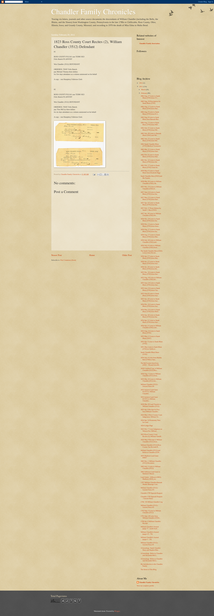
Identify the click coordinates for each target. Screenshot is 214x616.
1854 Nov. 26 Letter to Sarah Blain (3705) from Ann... (150, 305)
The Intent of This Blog (148, 569)
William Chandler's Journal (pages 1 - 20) (150, 538)
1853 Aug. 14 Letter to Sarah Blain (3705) (150, 332)
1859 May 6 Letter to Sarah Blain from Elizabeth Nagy (150, 172)
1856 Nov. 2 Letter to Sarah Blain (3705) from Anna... (150, 225)
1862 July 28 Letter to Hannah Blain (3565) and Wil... (151, 134)
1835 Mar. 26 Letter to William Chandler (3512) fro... (151, 380)
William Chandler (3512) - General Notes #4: (149, 385)
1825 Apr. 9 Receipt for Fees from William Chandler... (150, 410)
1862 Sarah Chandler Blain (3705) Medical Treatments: (151, 145)
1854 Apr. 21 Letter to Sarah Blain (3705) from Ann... (150, 321)
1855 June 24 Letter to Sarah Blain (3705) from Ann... (150, 284)
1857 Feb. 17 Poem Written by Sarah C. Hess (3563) (151, 209)
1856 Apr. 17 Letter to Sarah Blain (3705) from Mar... (150, 257)
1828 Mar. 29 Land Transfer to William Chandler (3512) (151, 405)
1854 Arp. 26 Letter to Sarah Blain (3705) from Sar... (150, 316)
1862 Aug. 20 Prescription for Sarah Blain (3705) (150, 102)
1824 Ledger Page (147, 425)
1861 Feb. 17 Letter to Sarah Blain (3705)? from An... (150, 166)
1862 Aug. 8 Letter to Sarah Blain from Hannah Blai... (150, 118)
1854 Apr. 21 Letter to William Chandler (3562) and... (151, 326)
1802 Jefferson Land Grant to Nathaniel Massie (150, 473)
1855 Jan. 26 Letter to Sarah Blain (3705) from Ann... (150, 300)
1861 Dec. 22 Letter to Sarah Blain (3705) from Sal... (150, 161)
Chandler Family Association (149, 43)
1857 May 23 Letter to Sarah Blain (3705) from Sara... (150, 198)
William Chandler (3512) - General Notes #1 (149, 543)
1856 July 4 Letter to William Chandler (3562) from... (150, 246)
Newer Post (56, 255)
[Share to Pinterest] (108, 174)
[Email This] (98, 174)
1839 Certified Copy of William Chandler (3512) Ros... (151, 369)
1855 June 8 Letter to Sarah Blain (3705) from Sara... (150, 294)
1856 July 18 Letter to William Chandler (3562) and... (151, 241)
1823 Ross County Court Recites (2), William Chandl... (151, 435)
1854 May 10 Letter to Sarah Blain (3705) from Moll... (150, 310)
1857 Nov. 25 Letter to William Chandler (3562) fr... (151, 188)
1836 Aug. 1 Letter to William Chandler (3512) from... (151, 375)
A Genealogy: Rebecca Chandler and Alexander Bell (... (151, 554)
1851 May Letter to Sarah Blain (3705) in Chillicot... (151, 348)
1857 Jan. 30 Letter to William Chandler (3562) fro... (151, 214)
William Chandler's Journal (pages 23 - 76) (150, 533)
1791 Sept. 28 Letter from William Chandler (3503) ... (151, 517)
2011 (141, 87)
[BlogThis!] (100, 174)
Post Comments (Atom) (68, 260)
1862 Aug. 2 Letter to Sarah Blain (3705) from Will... (150, 123)
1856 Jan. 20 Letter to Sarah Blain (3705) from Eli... (150, 268)
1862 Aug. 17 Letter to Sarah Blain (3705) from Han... (150, 107)
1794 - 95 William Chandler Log (151, 502)
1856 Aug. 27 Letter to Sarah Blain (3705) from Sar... (150, 230)
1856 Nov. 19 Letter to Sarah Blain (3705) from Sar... (150, 220)
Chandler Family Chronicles (93, 11)
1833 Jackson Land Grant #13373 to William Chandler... (149, 392)
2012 (141, 83)
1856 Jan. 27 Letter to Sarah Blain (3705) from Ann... (150, 262)
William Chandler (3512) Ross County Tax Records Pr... (151, 446)
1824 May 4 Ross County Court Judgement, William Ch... (151, 416)
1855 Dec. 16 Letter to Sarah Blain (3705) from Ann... (150, 273)
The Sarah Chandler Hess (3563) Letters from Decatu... (151, 252)
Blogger (117, 611)
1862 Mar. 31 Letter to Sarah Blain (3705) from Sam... (150, 150)
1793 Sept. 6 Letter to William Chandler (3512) (151, 511)
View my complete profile (145, 586)
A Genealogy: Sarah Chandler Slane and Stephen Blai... (150, 549)
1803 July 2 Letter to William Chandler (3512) (150, 467)
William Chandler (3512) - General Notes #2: (149, 506)
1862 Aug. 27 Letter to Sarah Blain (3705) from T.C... (150, 97)
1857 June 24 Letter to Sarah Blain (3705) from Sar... (150, 193)
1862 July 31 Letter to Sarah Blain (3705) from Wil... (150, 129)
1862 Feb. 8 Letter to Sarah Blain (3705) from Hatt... (150, 156)
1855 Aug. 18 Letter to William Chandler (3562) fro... (151, 278)
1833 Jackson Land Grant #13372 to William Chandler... (149, 399)
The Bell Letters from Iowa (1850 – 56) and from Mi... (150, 364)
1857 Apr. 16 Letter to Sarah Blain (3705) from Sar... (150, 204)
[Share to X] (103, 174)
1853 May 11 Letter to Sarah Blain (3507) (150, 337)
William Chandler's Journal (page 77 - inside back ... (150, 527)
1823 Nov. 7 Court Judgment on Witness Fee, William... (151, 430)
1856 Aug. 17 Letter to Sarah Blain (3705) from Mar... (150, 236)
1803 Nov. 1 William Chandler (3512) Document (151, 462)
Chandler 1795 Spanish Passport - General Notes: (151, 497)
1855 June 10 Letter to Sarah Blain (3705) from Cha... (150, 289)
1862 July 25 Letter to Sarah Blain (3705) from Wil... (150, 140)
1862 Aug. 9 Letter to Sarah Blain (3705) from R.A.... (150, 113)
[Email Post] (94, 174)
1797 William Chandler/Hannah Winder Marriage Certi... (151, 483)
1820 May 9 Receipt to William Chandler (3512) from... (151, 440)
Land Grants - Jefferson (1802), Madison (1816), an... (151, 478)
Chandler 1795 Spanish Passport (151, 493)
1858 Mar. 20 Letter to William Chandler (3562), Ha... (151, 182)
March (143, 89)
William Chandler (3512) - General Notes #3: (149, 489)
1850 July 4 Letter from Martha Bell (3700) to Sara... (151, 358)
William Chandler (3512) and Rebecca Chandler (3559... (150, 451)
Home (92, 255)
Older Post (127, 255)
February (144, 93)
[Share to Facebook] (105, 174)
